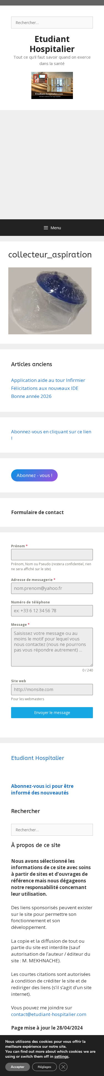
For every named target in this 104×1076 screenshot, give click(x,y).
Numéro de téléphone (30, 602)
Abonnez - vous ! (34, 475)
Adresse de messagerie (33, 579)
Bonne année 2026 (31, 396)
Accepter (17, 1067)
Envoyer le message (52, 712)
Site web (18, 681)
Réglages (44, 1067)
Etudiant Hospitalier (52, 43)
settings (61, 1056)
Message (20, 624)
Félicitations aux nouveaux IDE (44, 388)
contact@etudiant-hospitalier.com (48, 1014)
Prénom (19, 546)
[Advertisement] (52, 165)
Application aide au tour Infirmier (48, 380)
